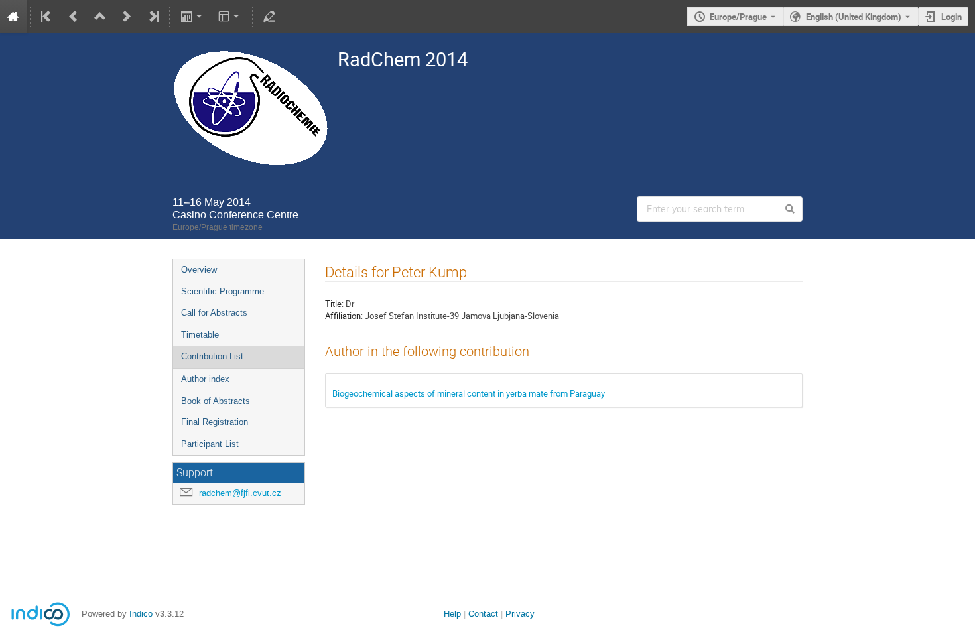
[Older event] (73, 16)
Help (452, 613)
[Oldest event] (47, 16)
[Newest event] (152, 16)
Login (951, 17)
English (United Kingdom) (853, 17)
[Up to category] (100, 16)
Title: (334, 304)
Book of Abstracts (215, 401)
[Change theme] (230, 16)
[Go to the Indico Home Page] (13, 16)
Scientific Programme (222, 291)
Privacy (520, 613)
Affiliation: (344, 316)
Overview (199, 270)
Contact (483, 613)
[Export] (192, 16)
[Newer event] (126, 16)
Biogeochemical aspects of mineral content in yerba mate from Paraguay (468, 393)
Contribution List (212, 356)
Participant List (210, 444)
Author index (205, 379)
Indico (141, 613)
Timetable (200, 335)
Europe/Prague (738, 17)
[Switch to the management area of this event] (269, 16)
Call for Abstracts (214, 313)
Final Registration (214, 422)
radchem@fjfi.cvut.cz (240, 493)
